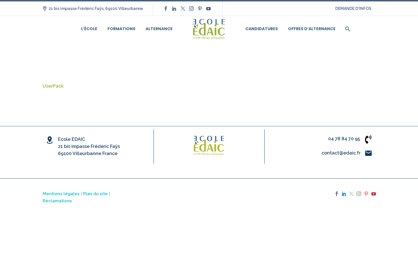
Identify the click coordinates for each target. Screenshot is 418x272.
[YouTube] (208, 8)
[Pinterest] (200, 8)
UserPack (53, 86)
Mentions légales (61, 193)
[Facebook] (166, 8)
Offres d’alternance (312, 29)
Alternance (159, 29)
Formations (121, 29)
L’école (89, 29)
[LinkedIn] (174, 8)
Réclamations (57, 200)
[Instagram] (191, 8)
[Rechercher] (347, 28)
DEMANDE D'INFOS (353, 8)
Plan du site (95, 193)
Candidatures (261, 29)
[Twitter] (183, 8)
